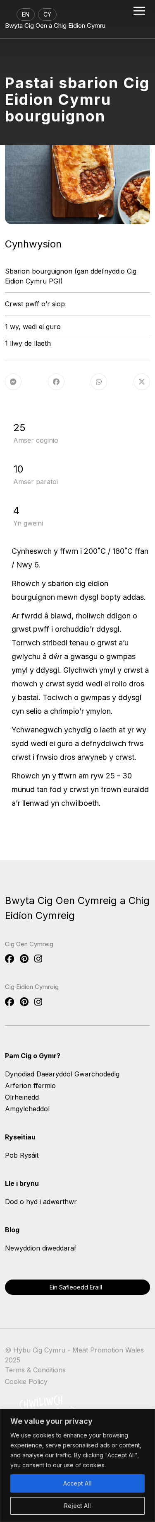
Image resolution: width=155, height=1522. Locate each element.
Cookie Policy (26, 1381)
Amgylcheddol (27, 1109)
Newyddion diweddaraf (40, 1248)
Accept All (77, 1483)
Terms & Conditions (35, 1370)
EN (25, 14)
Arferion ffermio (30, 1085)
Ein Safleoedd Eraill (76, 1287)
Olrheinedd (22, 1097)
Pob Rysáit (21, 1155)
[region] (77, 1465)
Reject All (77, 1505)
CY (47, 14)
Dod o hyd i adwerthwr (41, 1201)
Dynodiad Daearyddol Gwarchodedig (62, 1074)
